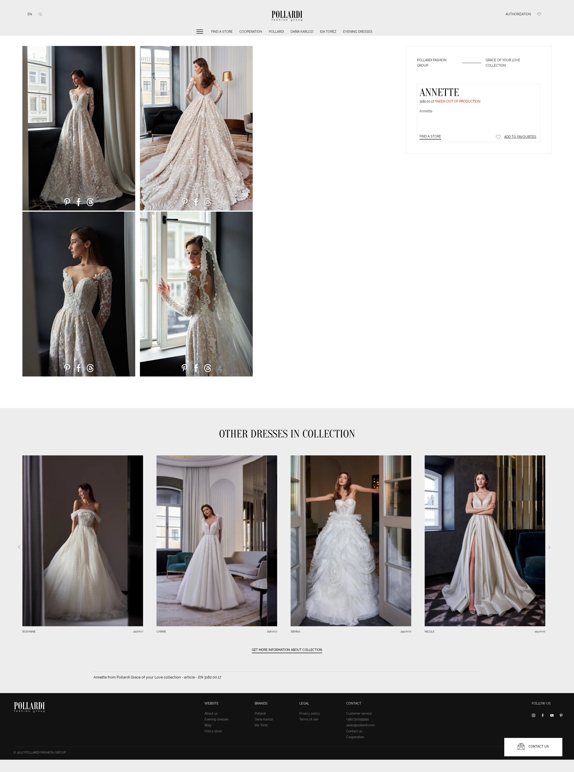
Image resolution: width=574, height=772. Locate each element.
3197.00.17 (138, 631)
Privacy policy (309, 713)
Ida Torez (328, 31)
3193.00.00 (540, 631)
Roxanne (28, 631)
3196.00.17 (272, 631)
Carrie (161, 631)
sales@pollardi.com (360, 725)
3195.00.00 (405, 631)
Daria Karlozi (302, 31)
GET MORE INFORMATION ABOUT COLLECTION (287, 650)
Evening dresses (357, 31)
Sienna (295, 631)
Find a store (222, 31)
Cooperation (250, 31)
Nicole (429, 631)
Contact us (354, 731)
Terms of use (308, 719)
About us (210, 713)
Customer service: (359, 713)
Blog (207, 725)
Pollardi (276, 31)
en (30, 14)
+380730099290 (357, 719)
